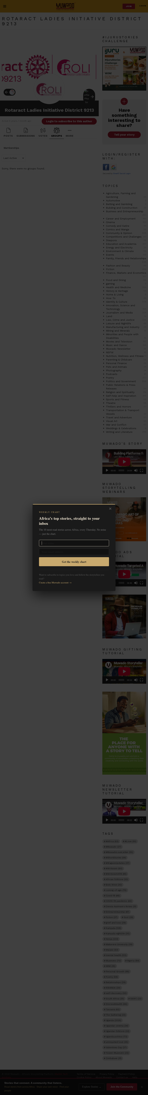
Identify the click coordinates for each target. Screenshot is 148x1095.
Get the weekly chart (74, 562)
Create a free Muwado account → (55, 582)
